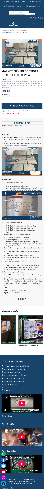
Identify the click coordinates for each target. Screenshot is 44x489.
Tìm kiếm (30, 14)
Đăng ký (40, 18)
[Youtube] (3, 472)
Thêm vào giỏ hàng (23, 106)
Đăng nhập (32, 18)
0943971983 (8, 378)
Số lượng (5, 94)
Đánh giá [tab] (22, 299)
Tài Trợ (17, 1)
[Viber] (3, 478)
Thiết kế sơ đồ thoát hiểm (32, 6)
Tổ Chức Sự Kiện (8, 1)
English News (7, 416)
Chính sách (20, 6)
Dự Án (32, 1)
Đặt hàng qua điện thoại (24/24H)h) (17, 111)
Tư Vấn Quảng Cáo (9, 6)
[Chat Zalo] (3, 466)
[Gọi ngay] (3, 454)
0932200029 (12, 113)
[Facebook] (3, 460)
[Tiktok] (3, 484)
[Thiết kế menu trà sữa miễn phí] (22, 329)
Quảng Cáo (25, 1)
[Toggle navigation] (33, 24)
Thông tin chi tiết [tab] (22, 123)
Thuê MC (38, 1)
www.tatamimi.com (12, 290)
